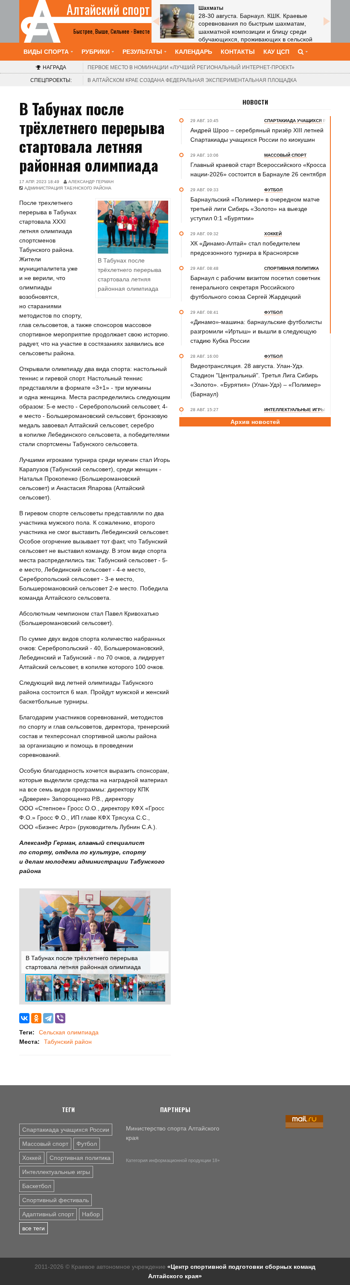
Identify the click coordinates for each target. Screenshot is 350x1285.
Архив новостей (255, 421)
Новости (255, 102)
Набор (91, 1214)
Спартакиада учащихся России (65, 1129)
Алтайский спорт (108, 9)
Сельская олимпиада (69, 1032)
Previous (156, 21)
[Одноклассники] (36, 1018)
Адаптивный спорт (48, 1214)
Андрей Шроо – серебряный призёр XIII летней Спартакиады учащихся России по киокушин (257, 135)
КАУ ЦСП (276, 51)
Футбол (86, 1143)
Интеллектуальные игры (56, 1171)
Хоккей (31, 1157)
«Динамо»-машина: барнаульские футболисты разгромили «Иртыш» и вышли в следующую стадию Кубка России (256, 331)
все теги (33, 1228)
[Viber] (60, 1018)
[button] (161, 898)
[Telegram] (48, 1018)
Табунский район (68, 1041)
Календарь (193, 51)
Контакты (238, 51)
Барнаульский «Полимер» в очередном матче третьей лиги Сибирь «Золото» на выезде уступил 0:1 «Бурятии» (255, 209)
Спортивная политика (80, 1157)
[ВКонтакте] (24, 1018)
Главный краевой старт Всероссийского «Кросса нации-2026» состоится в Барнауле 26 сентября (258, 169)
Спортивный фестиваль (55, 1200)
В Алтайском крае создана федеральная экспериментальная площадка (192, 80)
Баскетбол (36, 1186)
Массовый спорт (45, 1143)
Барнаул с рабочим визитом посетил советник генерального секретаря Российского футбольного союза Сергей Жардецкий (255, 287)
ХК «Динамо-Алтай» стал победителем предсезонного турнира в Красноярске (245, 248)
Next (326, 21)
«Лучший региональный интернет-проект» (191, 67)
